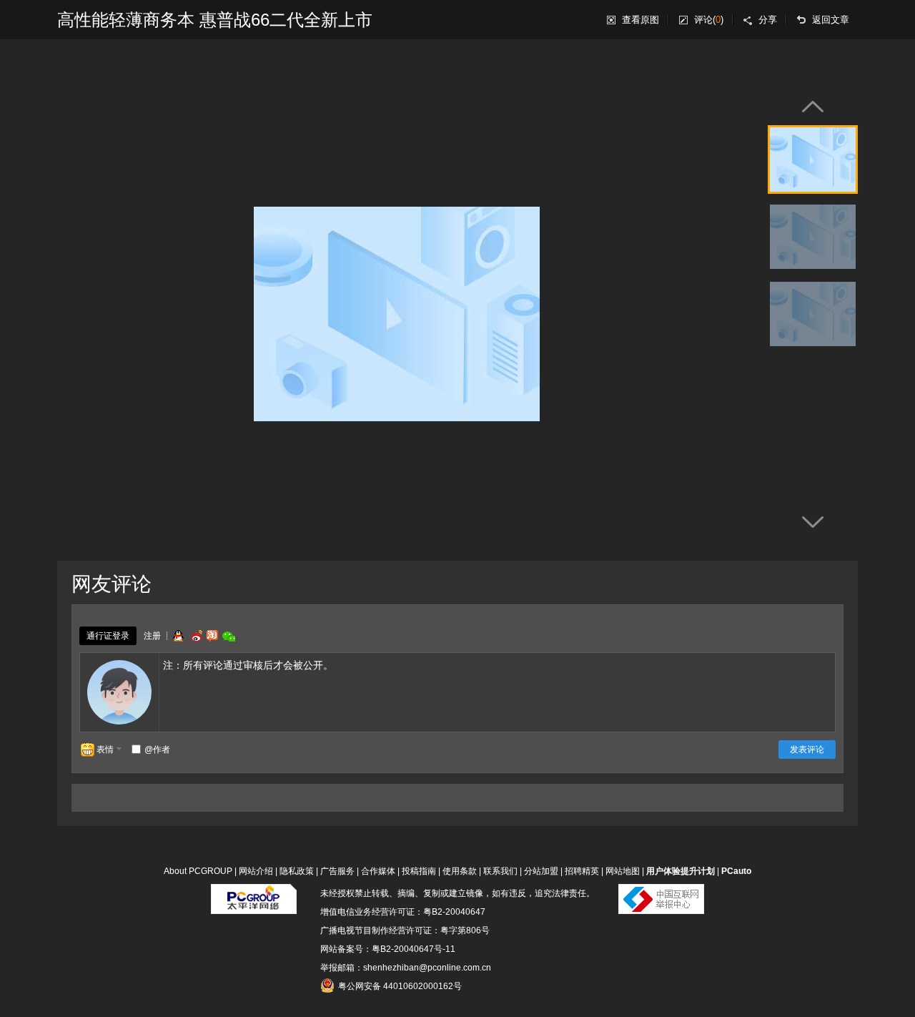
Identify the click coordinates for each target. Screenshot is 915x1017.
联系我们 (500, 871)
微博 (195, 636)
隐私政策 (297, 871)
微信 (228, 636)
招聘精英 (582, 871)
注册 (152, 636)
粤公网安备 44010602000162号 (400, 986)
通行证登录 (107, 636)
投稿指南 (419, 871)
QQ (178, 636)
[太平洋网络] (254, 893)
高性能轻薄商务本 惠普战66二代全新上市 (214, 19)
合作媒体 (378, 871)
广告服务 (337, 871)
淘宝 (212, 636)
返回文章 (830, 19)
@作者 (157, 750)
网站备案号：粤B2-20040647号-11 (387, 949)
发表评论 (807, 750)
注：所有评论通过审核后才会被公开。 (248, 665)
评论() (708, 19)
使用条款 (459, 871)
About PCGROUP (198, 871)
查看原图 (640, 19)
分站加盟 (541, 871)
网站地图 (622, 871)
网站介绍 (256, 871)
